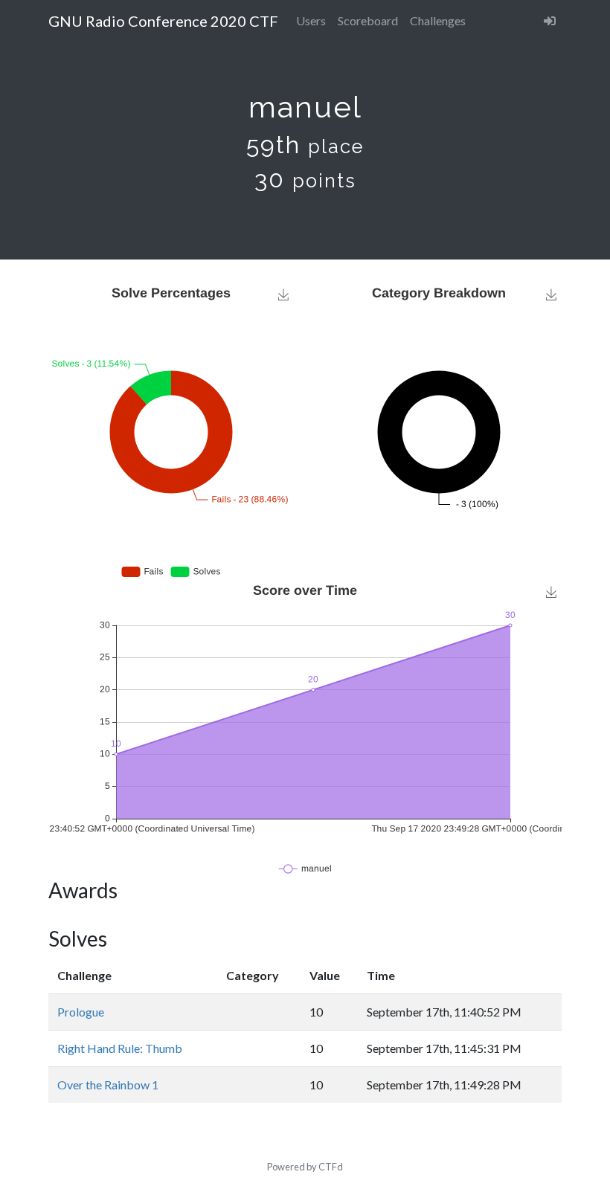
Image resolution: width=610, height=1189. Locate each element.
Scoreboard (368, 20)
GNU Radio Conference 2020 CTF (163, 21)
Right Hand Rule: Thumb (119, 1048)
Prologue (80, 1012)
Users (311, 20)
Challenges (438, 20)
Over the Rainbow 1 (107, 1084)
